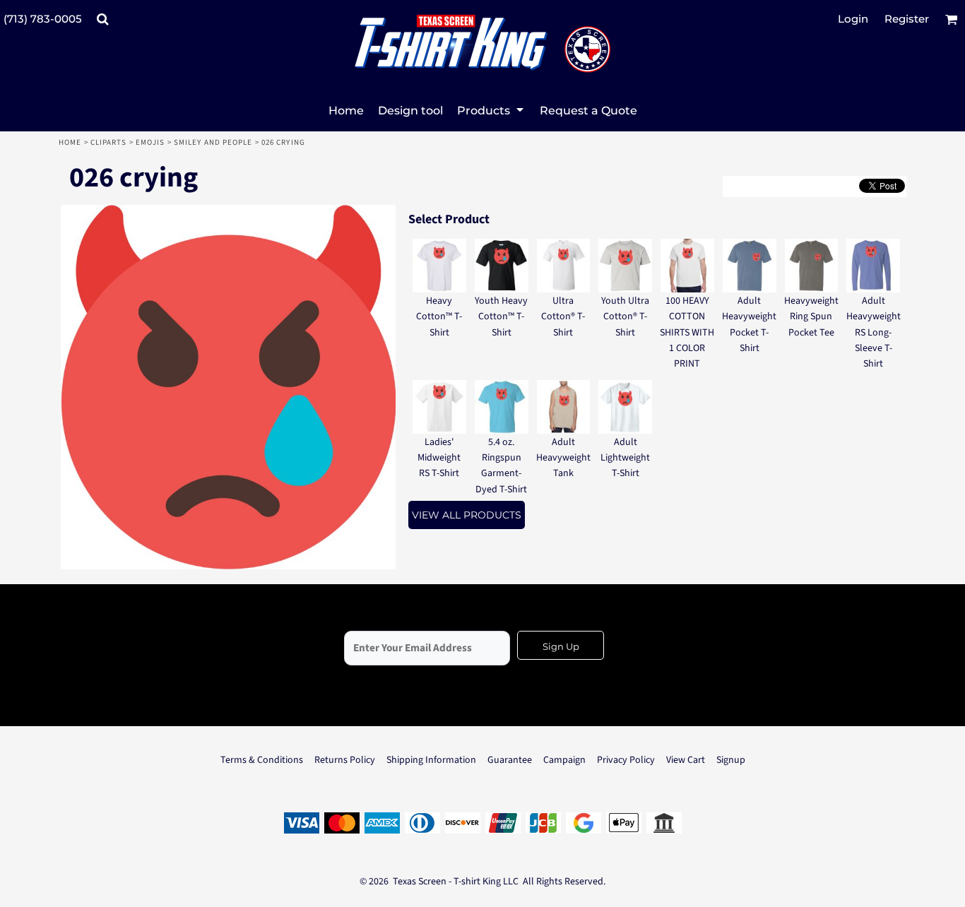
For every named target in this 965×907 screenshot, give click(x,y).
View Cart (685, 760)
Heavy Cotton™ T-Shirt (439, 317)
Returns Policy (344, 760)
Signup (730, 760)
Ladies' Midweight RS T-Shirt (439, 458)
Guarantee (509, 760)
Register (906, 18)
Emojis (150, 142)
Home (70, 142)
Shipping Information (431, 760)
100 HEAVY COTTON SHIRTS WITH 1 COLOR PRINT (687, 333)
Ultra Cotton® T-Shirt (563, 317)
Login (853, 18)
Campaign (564, 760)
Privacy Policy (626, 760)
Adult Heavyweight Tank (563, 458)
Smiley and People (213, 142)
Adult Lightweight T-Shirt (625, 458)
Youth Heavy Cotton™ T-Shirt (501, 317)
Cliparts (108, 142)
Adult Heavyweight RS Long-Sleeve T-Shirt (873, 333)
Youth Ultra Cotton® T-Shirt (625, 317)
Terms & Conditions (261, 760)
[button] (102, 19)
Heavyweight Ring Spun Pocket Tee (811, 317)
